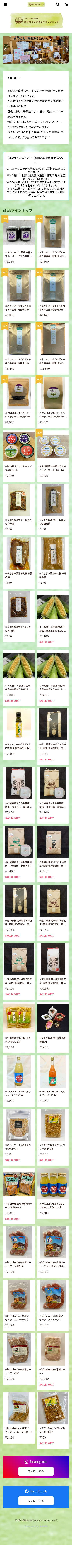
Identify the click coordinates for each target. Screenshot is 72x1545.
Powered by (32, 1526)
